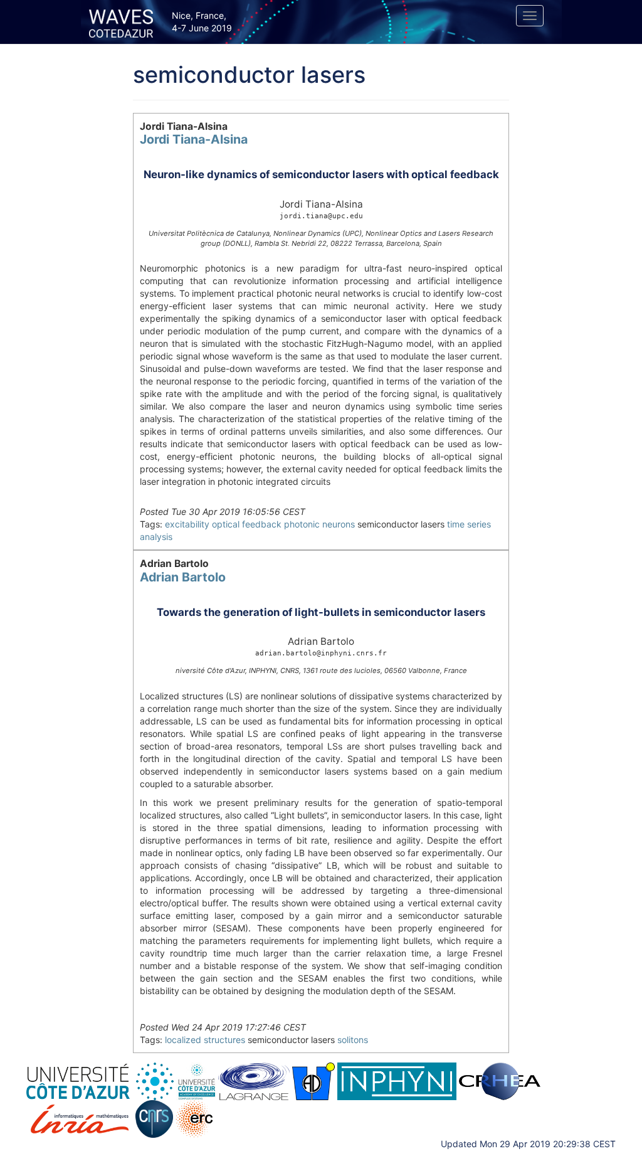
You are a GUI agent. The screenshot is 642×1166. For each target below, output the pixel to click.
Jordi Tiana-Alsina (194, 139)
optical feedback (247, 524)
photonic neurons (319, 524)
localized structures (205, 1039)
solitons (352, 1039)
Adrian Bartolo (183, 577)
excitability (187, 524)
